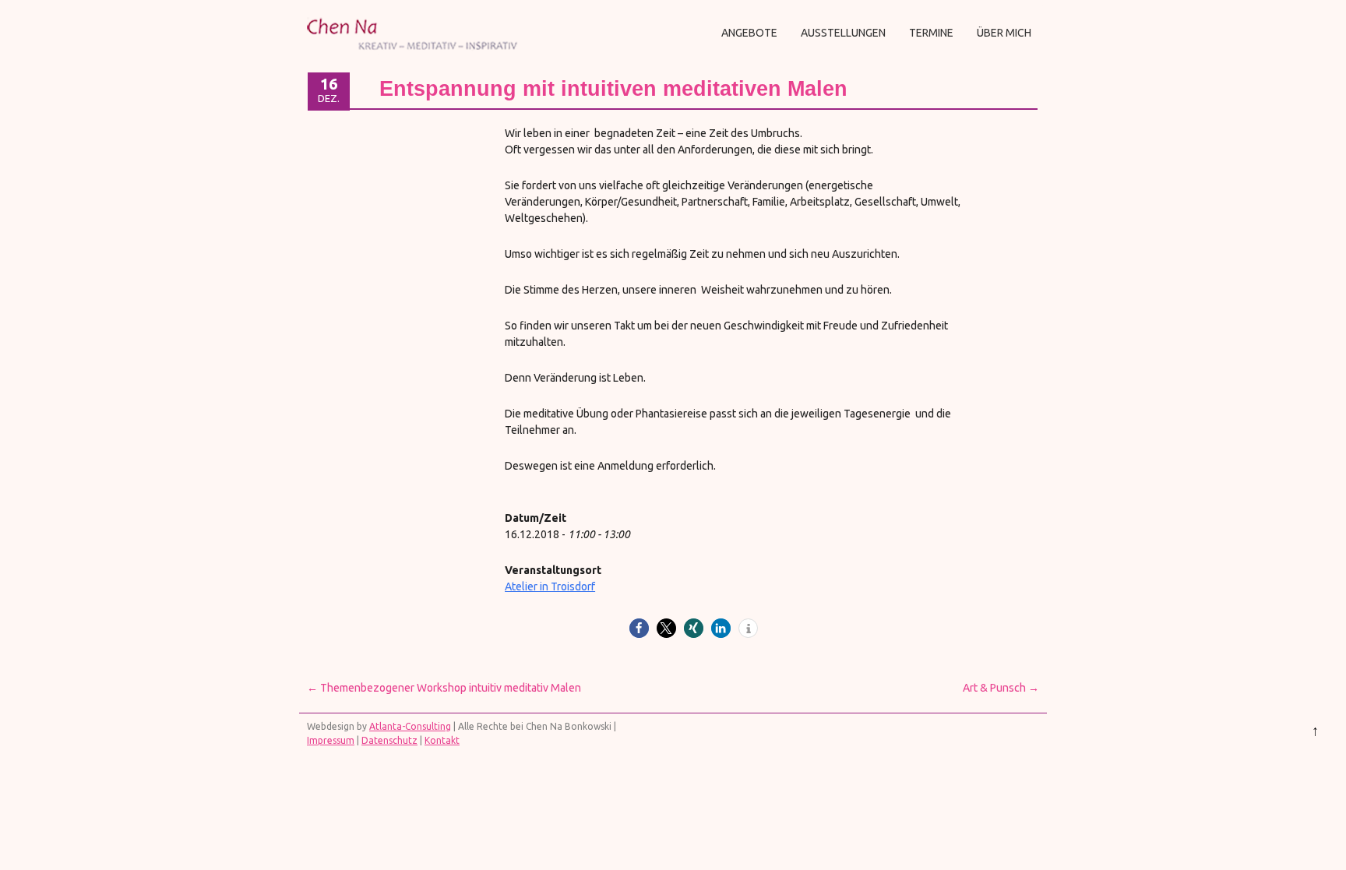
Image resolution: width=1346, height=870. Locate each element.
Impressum (330, 740)
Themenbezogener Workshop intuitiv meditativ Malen (444, 688)
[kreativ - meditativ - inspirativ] (415, 56)
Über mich (1004, 32)
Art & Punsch (1001, 688)
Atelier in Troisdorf (550, 586)
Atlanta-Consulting (410, 726)
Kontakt (442, 740)
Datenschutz (389, 740)
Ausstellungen (843, 32)
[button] (639, 628)
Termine (931, 32)
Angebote (749, 32)
